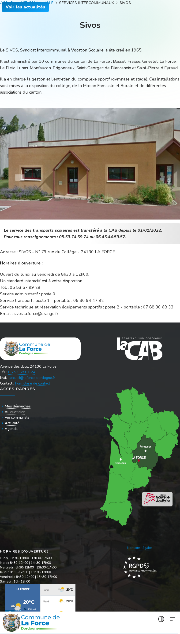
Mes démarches (18, 406)
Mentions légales (140, 548)
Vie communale (17, 417)
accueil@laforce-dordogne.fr (32, 377)
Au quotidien (15, 411)
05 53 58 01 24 (21, 372)
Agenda (11, 428)
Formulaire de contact (32, 383)
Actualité (12, 423)
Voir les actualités (25, 7)
